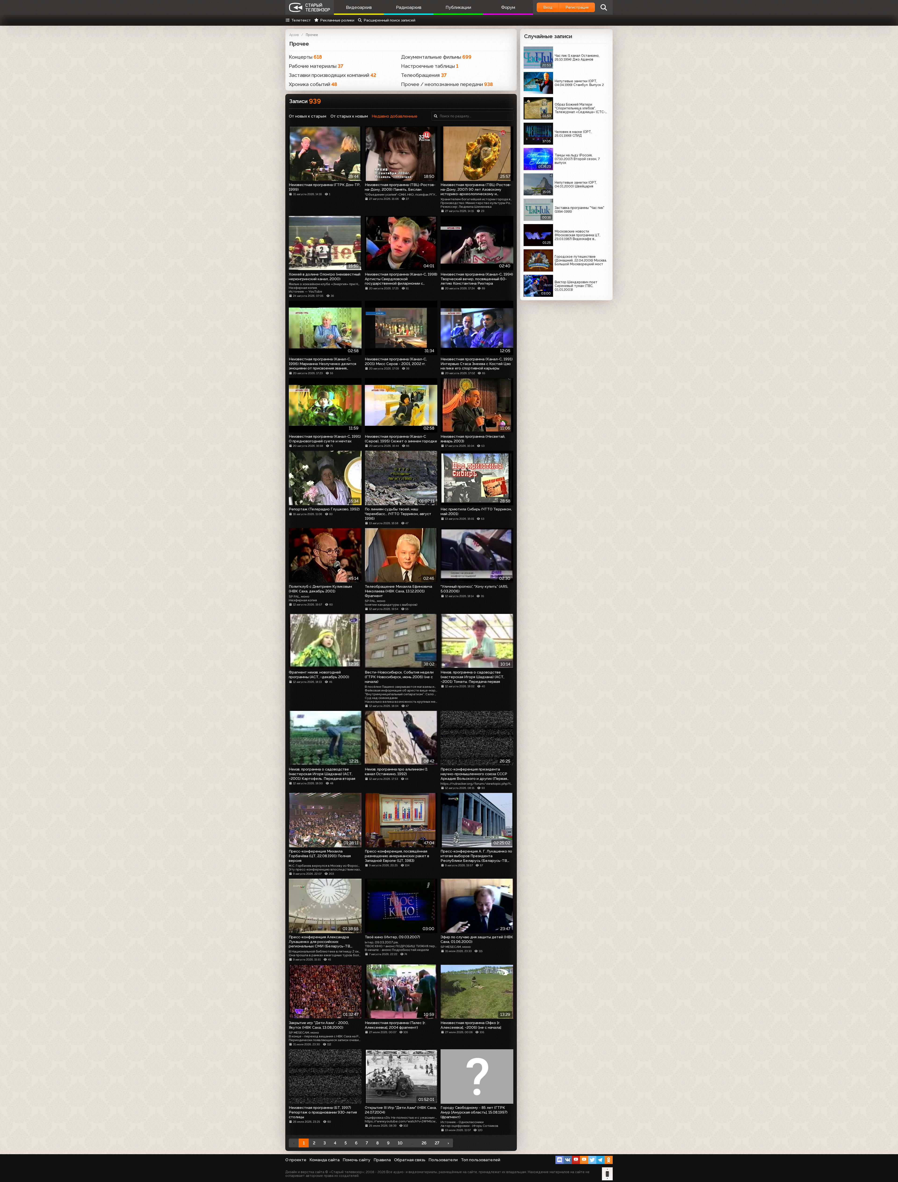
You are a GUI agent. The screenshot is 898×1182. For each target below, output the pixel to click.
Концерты (305, 57)
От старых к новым (349, 116)
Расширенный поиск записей (389, 20)
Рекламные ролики (337, 20)
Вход (547, 7)
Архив (294, 35)
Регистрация (577, 7)
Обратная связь (409, 1159)
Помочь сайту (356, 1159)
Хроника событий (313, 84)
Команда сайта (325, 1159)
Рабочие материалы (316, 66)
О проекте (295, 1159)
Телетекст (301, 20)
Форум (508, 7)
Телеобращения (424, 75)
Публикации (458, 7)
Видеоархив (359, 7)
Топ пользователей (480, 1159)
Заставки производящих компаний (332, 75)
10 (400, 1143)
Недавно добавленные (394, 116)
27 (437, 1143)
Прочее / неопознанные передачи (447, 84)
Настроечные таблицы (429, 66)
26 (424, 1143)
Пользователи (443, 1159)
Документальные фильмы (436, 57)
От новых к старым (307, 116)
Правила (382, 1159)
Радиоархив (408, 7)
